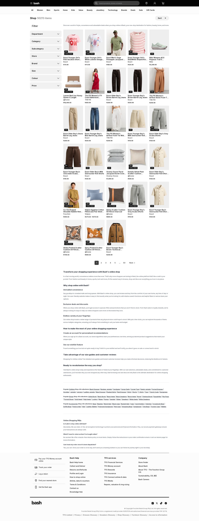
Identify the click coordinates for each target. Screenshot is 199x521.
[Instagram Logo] (152, 504)
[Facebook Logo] (165, 504)
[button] (146, 3)
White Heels (134, 399)
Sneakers (125, 399)
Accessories (73, 404)
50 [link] (124, 263)
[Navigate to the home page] (36, 3)
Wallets (163, 406)
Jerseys (80, 392)
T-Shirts (141, 392)
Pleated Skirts (111, 392)
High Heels (87, 399)
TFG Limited (67, 515)
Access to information (158, 515)
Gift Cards (150, 10)
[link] (132, 262)
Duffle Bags (67, 406)
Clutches (149, 404)
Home (65, 10)
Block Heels (132, 396)
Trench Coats (154, 392)
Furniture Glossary (139, 515)
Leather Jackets (89, 392)
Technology (113, 10)
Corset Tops (135, 389)
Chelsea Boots (147, 396)
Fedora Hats (77, 406)
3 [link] (105, 263)
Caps (132, 404)
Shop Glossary (123, 515)
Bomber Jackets (106, 389)
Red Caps (117, 406)
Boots (139, 396)
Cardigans (116, 389)
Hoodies (66, 392)
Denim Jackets (146, 389)
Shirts (129, 392)
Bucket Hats (125, 404)
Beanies (100, 404)
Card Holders (139, 404)
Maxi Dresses (100, 392)
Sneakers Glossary (107, 515)
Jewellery (100, 10)
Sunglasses (137, 406)
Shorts (134, 392)
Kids (73, 10)
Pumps (106, 399)
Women (40, 10)
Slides (118, 399)
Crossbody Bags (158, 404)
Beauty (89, 10)
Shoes (71, 396)
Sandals (112, 399)
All (32, 10)
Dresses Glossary (90, 515)
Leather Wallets (91, 406)
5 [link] (115, 263)
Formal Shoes (69, 399)
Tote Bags (146, 406)
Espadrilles (157, 396)
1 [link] (96, 263)
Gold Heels (78, 399)
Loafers (95, 399)
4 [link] (110, 263)
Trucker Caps (155, 406)
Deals (133, 10)
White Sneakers (144, 399)
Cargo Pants (125, 389)
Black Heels (111, 396)
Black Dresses (95, 389)
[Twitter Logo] (157, 504)
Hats (83, 406)
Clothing (72, 389)
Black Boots (102, 396)
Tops (146, 392)
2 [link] (101, 263)
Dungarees (163, 392)
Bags (94, 404)
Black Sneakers (121, 396)
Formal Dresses (157, 389)
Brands (124, 10)
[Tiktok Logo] (161, 504)
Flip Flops (165, 396)
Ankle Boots (92, 396)
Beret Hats (107, 404)
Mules (101, 399)
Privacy (78, 515)
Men (48, 10)
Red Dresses (121, 392)
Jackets (73, 392)
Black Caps (116, 404)
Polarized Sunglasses (105, 406)
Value (81, 10)
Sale (141, 10)
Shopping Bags (127, 406)
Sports (56, 10)
